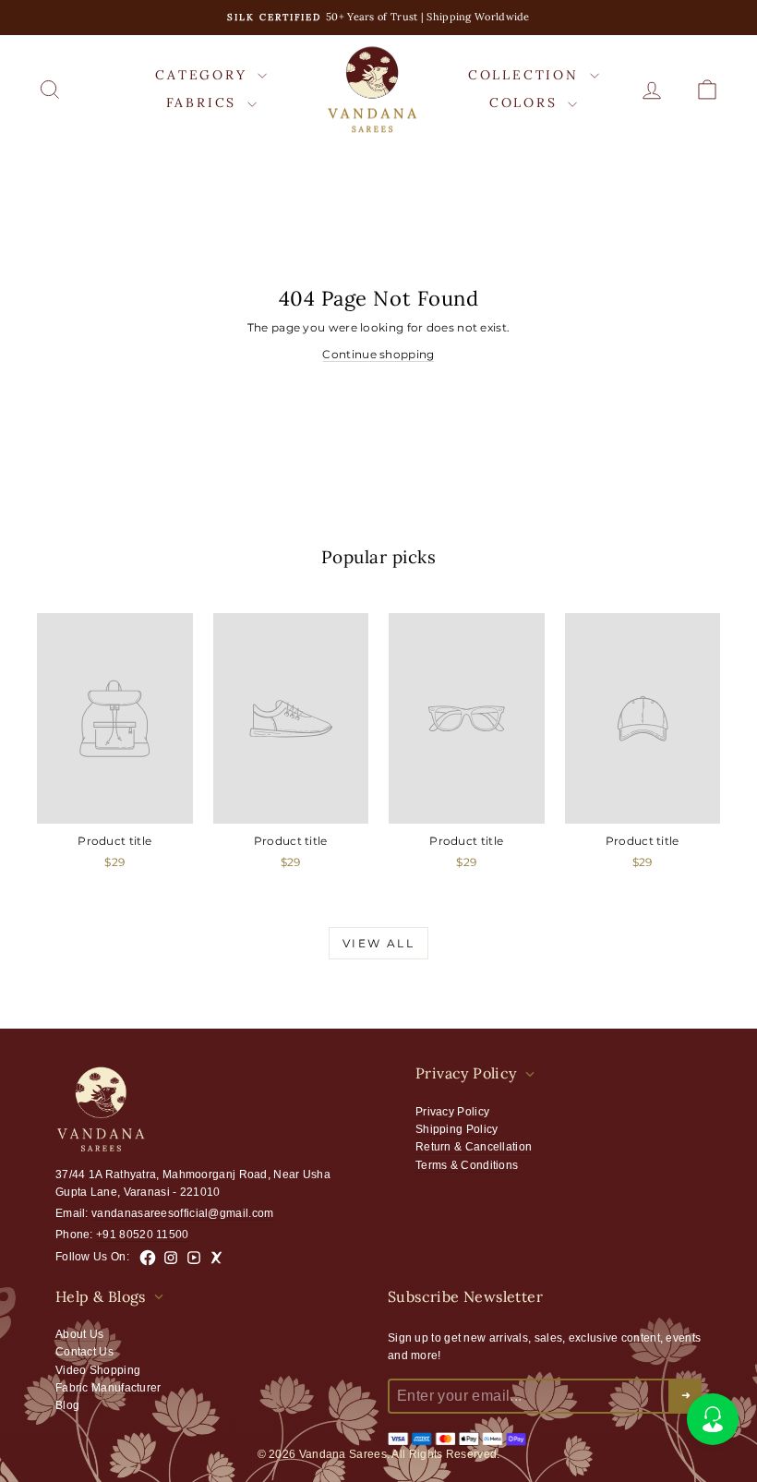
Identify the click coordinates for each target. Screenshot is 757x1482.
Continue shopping (378, 354)
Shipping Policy (457, 1129)
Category (204, 74)
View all (378, 943)
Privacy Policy (452, 1111)
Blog (67, 1405)
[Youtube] (194, 1257)
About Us (79, 1334)
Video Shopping (97, 1370)
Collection (526, 74)
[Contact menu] (713, 1419)
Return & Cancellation (473, 1146)
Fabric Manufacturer (108, 1387)
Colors (526, 102)
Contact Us (84, 1351)
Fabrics (204, 102)
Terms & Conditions (466, 1165)
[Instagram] (171, 1257)
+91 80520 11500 (142, 1234)
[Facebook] (147, 1257)
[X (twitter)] (217, 1257)
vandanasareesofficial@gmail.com (182, 1213)
